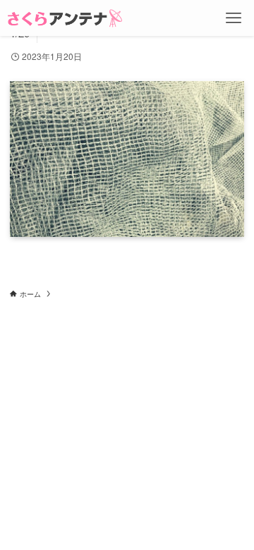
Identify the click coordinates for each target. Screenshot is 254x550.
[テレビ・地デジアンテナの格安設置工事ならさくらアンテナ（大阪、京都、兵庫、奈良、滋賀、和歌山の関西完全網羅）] (65, 18)
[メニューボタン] (233, 18)
